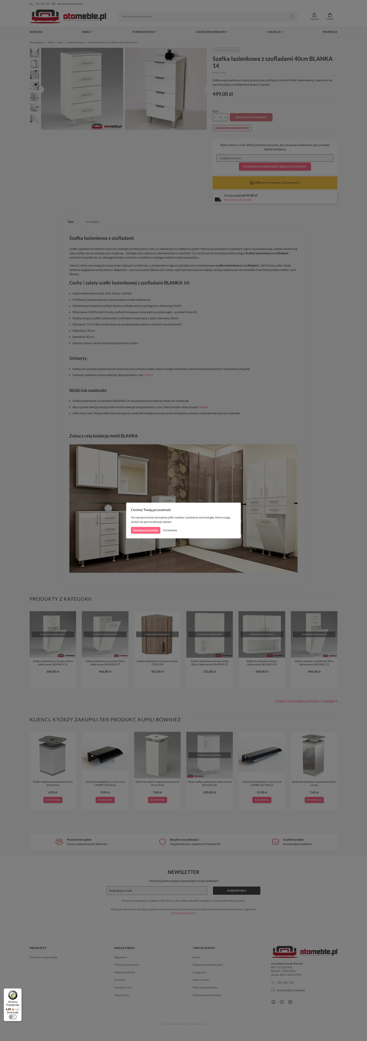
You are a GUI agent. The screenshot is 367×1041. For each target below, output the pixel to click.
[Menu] (19, 990)
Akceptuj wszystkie (145, 530)
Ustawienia (170, 530)
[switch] (13, 1017)
